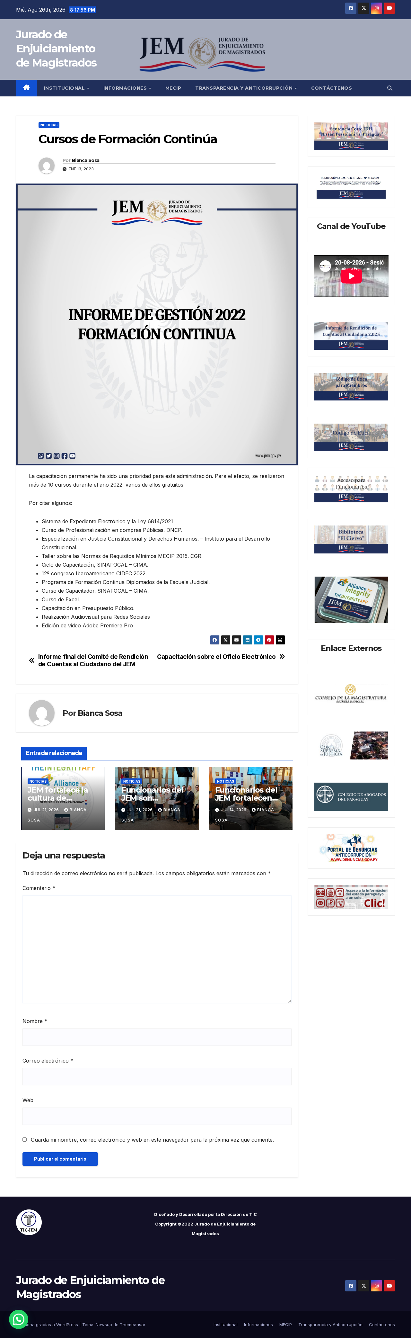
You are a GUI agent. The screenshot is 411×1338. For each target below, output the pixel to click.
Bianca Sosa (85, 160)
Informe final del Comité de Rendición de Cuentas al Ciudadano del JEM (93, 660)
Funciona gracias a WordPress (47, 1324)
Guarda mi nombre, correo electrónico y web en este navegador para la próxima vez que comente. (152, 1139)
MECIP (173, 88)
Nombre (34, 1021)
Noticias (48, 125)
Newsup (104, 1324)
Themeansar (132, 1324)
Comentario (38, 888)
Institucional (65, 88)
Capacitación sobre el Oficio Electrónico (216, 656)
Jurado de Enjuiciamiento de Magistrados (56, 48)
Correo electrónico (47, 1060)
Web (27, 1100)
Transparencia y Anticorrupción (244, 88)
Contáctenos (331, 88)
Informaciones (125, 88)
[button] (389, 88)
